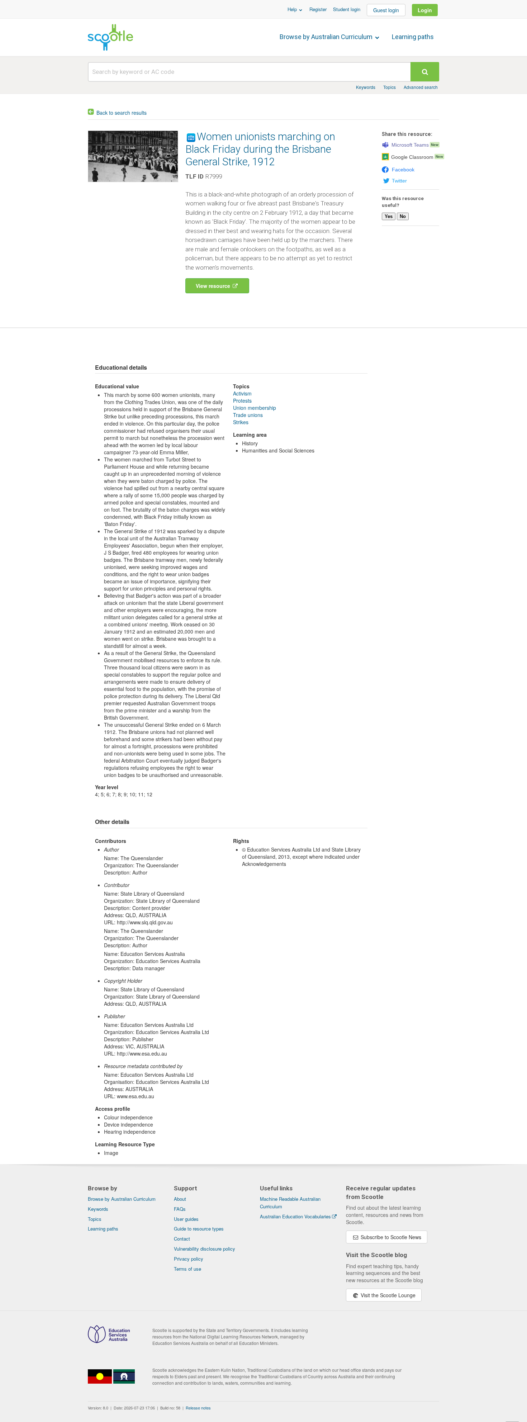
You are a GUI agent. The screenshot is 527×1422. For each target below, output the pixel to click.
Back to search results (121, 112)
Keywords (365, 87)
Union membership (254, 407)
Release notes (198, 1408)
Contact (182, 1238)
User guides (186, 1218)
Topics (389, 87)
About (180, 1198)
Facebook (403, 169)
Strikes (240, 422)
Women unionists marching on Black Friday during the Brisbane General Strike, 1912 (260, 149)
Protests (242, 400)
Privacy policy (188, 1258)
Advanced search (421, 87)
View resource (214, 285)
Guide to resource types (199, 1228)
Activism (242, 393)
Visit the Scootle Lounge (387, 1295)
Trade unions (248, 414)
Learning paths (413, 37)
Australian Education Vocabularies (295, 1216)
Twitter (399, 181)
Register (318, 9)
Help (293, 9)
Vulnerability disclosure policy (204, 1248)
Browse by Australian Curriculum (327, 37)
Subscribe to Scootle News (390, 1237)
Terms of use (187, 1268)
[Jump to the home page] (110, 37)
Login (425, 10)
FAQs (180, 1208)
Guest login (386, 10)
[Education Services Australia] (109, 1341)
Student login (346, 9)
